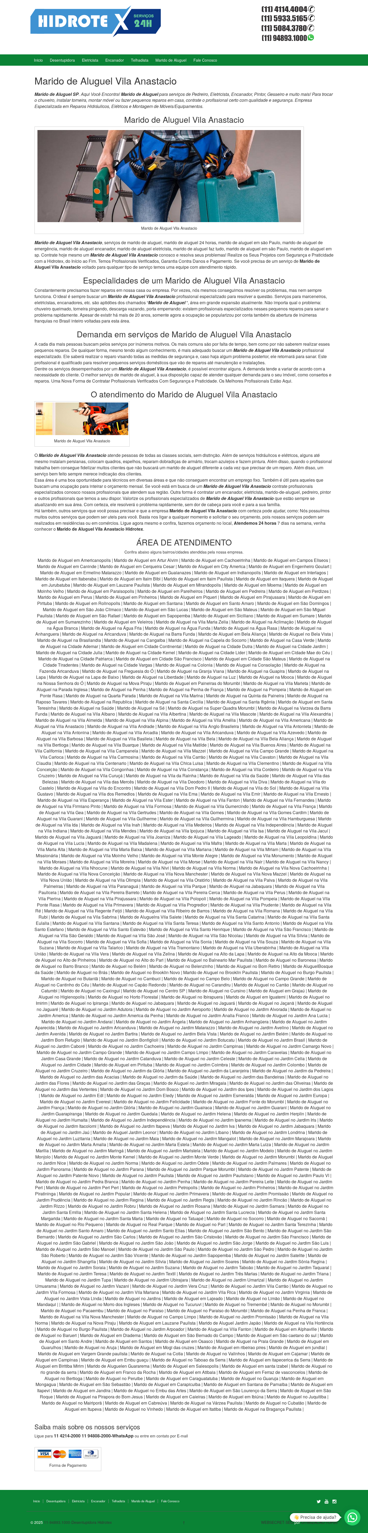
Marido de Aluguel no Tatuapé (174, 1218)
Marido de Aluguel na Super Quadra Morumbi (211, 708)
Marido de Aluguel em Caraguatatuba (182, 1378)
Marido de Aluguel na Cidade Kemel (141, 652)
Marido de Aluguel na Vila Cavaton (242, 757)
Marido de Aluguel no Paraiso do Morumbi (207, 1310)
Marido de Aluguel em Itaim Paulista (199, 579)
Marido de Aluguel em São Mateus (224, 609)
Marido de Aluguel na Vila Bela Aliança (256, 739)
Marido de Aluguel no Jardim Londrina (268, 1132)
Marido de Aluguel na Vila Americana (274, 720)
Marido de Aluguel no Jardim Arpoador (147, 1329)
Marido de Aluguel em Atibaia (187, 1372)
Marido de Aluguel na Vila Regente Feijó (83, 911)
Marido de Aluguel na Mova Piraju (119, 683)
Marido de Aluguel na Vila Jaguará (68, 837)
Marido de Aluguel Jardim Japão (230, 1323)
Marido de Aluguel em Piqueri (188, 597)
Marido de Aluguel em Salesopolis (185, 1366)
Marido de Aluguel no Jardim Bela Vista (179, 1034)
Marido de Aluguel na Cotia (157, 1353)
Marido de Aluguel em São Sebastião (95, 1384)
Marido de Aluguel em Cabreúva (136, 1403)
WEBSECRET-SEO (277, 1522)
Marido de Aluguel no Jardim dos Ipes (218, 1089)
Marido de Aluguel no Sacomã (296, 1218)
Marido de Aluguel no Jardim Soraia (71, 1267)
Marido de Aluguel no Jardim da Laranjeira (208, 1071)
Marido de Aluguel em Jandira (81, 1390)
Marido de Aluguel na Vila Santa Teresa (161, 923)
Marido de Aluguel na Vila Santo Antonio (241, 923)
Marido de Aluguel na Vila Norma (204, 868)
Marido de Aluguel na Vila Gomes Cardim (267, 812)
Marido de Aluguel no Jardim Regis (180, 1200)
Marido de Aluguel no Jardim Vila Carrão (250, 1286)
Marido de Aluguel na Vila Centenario (90, 763)
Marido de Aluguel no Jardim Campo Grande (79, 1052)
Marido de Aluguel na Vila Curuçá (91, 775)
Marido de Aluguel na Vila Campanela (101, 751)
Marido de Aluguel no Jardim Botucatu (198, 1040)
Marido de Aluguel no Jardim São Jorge (214, 1243)
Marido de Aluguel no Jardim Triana (295, 1273)
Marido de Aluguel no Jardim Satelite (269, 1255)
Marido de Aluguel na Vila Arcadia (125, 732)
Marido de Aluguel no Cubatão (275, 1403)
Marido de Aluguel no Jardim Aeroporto (173, 1009)
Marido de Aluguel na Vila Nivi (140, 868)
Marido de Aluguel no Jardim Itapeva (135, 1126)
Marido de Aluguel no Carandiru (200, 985)
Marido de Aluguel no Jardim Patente (273, 1169)
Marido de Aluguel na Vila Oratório (177, 880)
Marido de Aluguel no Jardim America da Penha (117, 1015)
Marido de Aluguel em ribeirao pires (231, 1347)
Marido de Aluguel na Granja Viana (190, 671)
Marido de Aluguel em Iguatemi (256, 997)
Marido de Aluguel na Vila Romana (246, 911)
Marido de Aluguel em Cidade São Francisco (159, 659)
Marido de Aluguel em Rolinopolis (87, 603)
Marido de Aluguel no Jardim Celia (271, 1058)
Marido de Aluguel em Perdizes (299, 591)
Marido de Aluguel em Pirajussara (252, 597)
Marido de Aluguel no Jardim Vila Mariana (119, 1292)
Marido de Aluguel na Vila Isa (235, 831)
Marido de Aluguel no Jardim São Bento (226, 1230)
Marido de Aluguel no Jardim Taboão (218, 1267)
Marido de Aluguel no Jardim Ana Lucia (290, 1015)
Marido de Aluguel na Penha (118, 689)
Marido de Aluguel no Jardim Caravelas (249, 1052)
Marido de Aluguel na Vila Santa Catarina (224, 917)
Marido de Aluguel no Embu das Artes (150, 1390)
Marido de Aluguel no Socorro (235, 1218)
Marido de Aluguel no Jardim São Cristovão (180, 1237)
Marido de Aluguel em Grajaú (277, 991)
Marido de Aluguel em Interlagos (295, 572)
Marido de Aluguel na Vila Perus (254, 892)
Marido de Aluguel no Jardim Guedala (121, 1114)
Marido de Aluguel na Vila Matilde (174, 745)
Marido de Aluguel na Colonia (184, 665)
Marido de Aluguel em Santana (153, 603)
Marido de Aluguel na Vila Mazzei (173, 751)
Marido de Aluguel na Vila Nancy (297, 862)
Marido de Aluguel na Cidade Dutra (219, 646)
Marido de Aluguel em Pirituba (123, 1065)
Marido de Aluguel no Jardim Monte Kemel (94, 1157)
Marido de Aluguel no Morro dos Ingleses (100, 1304)
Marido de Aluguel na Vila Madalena (122, 843)
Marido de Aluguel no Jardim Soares (204, 1261)
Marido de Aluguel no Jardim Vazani (94, 1286)
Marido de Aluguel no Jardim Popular (94, 1194)
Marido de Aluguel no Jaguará (206, 1003)
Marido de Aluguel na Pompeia (256, 689)
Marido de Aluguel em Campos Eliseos (291, 560)
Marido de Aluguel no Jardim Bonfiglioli (120, 1040)
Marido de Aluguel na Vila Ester (142, 800)
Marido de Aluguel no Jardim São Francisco (267, 1237)
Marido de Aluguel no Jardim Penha (155, 1181)
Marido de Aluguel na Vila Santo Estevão (106, 929)
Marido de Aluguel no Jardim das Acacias (79, 1077)
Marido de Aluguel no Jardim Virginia (274, 1292)
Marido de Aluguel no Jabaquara (143, 1003)
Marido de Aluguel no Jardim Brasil (271, 1040)
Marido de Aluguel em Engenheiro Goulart (289, 566)
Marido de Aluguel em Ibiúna (236, 1397)
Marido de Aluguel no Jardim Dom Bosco (139, 1089)
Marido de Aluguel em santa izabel (255, 1366)
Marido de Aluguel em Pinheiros (126, 597)
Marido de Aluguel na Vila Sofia (116, 942)
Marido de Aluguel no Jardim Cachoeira (126, 1046)
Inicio (38, 60)
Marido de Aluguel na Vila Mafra (192, 843)
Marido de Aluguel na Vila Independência (254, 825)
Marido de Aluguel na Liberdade (153, 677)
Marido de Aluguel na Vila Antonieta (276, 726)
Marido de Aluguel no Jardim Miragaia (190, 1083)
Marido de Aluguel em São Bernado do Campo (188, 1335)
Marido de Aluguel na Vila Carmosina (102, 757)
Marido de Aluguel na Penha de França (187, 689)
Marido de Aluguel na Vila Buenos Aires (248, 745)
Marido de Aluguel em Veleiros (123, 622)
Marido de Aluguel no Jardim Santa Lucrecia (212, 1212)
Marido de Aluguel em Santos (123, 1341)
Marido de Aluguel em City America (212, 566)
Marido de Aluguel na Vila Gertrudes (121, 812)
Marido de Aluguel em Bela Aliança (232, 634)
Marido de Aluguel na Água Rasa (246, 628)
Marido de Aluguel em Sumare (285, 615)
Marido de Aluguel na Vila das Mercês (97, 782)
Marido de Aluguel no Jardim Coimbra (191, 1065)
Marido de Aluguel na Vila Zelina (143, 954)
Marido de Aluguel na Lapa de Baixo (84, 677)
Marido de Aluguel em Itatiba (193, 1409)
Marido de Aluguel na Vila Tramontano (163, 947)
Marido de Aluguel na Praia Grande (250, 1341)
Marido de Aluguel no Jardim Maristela (163, 1150)
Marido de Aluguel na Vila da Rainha (161, 775)
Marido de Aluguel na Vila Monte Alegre (179, 855)
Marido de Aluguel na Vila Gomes (191, 812)
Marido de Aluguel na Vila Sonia (181, 942)
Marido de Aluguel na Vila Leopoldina (280, 837)
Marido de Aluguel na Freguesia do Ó (118, 671)
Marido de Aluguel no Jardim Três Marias (218, 1273)
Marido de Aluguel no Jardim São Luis (292, 1243)
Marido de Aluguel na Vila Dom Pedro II (172, 788)
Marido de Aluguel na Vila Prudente (244, 905)
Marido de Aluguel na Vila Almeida (69, 720)
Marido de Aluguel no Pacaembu (72, 1310)
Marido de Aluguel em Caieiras (175, 1397)
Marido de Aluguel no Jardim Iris (285, 1120)
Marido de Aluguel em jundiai (297, 1347)
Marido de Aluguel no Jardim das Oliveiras (270, 1083)
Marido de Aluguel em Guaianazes (158, 572)
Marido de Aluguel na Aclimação (262, 622)
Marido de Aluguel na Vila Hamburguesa (276, 819)
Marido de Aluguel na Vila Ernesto (296, 794)
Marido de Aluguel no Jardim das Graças (111, 1083)
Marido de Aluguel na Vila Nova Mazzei (249, 874)
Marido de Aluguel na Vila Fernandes (278, 800)
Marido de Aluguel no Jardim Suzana (144, 1267)
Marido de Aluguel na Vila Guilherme (121, 819)
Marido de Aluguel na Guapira (256, 671)
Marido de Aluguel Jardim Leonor (124, 1132)
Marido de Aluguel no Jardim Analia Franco (207, 1015)
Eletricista (90, 60)
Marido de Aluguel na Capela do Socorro (208, 640)
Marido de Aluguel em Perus (65, 597)
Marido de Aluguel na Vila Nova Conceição (78, 874)
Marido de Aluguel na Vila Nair (233, 862)
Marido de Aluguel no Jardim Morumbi (258, 1157)
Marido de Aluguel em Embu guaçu (114, 1360)
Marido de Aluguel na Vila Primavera (98, 905)
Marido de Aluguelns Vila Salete (151, 917)
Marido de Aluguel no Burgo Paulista (296, 972)
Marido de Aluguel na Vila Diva (237, 782)
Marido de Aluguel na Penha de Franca (288, 1310)
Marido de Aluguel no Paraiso (135, 1310)
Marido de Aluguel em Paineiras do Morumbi (198, 683)
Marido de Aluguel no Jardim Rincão (252, 1200)
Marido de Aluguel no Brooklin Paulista (220, 972)
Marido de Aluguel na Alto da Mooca (282, 954)
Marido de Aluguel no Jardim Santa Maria (103, 1218)
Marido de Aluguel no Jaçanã (266, 1003)
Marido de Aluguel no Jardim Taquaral (292, 1267)
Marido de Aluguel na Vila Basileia (119, 739)
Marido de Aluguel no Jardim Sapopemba (191, 1255)
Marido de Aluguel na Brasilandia (69, 640)
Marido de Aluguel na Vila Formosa (137, 806)
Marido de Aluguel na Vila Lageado (207, 837)
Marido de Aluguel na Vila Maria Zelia (192, 622)
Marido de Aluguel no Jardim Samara (248, 1206)
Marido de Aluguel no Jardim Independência (133, 1120)
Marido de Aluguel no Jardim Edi (72, 1095)
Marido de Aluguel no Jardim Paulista (138, 1175)
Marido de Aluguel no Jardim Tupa (78, 1280)
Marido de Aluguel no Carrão (261, 985)
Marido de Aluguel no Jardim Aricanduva (97, 1027)
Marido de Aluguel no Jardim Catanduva (122, 1058)
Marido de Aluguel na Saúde (86, 708)
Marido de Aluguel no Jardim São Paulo (156, 1249)
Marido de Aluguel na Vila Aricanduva (197, 732)
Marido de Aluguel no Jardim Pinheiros (238, 1187)
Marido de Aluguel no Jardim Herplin (269, 1114)
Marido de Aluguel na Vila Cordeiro (245, 769)
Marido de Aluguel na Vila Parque (173, 886)
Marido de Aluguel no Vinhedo (134, 1409)
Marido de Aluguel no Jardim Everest (75, 1101)
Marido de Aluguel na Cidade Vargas (117, 665)
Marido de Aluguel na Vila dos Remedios (95, 794)
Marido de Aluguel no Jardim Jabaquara (276, 1126)
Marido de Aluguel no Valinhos (215, 1353)
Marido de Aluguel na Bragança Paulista (262, 1409)
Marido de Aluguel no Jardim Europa (292, 1095)
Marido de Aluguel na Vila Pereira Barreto (100, 892)
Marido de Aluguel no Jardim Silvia (132, 1261)
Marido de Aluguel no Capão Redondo (129, 985)
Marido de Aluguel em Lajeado (193, 1298)
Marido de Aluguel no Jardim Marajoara (277, 1138)
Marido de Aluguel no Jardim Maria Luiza (232, 1144)
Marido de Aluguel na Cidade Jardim (291, 646)
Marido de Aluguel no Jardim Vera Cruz (169, 1286)
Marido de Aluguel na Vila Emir (230, 794)
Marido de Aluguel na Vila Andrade (120, 726)
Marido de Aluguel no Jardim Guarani (251, 1107)
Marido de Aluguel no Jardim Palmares (249, 1163)
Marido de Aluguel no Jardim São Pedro (236, 1249)
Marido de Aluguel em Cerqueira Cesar (138, 566)
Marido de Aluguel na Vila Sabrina (84, 917)
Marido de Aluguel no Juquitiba (296, 1397)
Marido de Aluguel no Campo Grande (268, 978)
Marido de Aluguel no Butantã (69, 978)
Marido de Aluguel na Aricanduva (94, 634)
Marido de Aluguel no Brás (82, 972)
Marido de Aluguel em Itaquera (265, 579)
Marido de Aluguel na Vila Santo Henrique (189, 929)
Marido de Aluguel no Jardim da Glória (127, 1071)
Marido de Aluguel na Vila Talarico (90, 947)
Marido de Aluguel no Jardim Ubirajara (151, 1280)
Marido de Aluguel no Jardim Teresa (71, 1273)
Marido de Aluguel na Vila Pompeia (243, 898)
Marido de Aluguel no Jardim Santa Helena (125, 1212)
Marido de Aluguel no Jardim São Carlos (97, 1237)
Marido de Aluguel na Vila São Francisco (272, 929)
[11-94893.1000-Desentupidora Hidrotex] (95, 20)
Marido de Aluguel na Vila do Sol (244, 788)
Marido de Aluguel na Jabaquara (240, 886)
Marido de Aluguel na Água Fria (111, 628)
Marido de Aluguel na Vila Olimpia (108, 880)
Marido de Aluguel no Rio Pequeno (69, 1224)
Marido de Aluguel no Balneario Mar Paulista (209, 960)
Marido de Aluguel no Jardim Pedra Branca (77, 1181)
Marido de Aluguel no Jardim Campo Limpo (166, 1052)
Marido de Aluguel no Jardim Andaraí (77, 1021)
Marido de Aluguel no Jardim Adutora (97, 1009)
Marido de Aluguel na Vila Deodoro (170, 782)
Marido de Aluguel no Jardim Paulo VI (293, 1175)
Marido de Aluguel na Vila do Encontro (94, 788)
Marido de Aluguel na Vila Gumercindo (212, 806)
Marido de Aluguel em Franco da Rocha (118, 1372)
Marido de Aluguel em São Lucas (156, 609)
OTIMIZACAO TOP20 (319, 1522)
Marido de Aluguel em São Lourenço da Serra (233, 1390)
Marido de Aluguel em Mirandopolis (187, 585)
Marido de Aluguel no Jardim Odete (175, 1163)
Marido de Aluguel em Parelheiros (170, 591)
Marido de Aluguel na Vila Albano (83, 714)
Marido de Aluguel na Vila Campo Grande (249, 751)
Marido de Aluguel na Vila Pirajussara (100, 898)
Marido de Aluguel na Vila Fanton (208, 800)
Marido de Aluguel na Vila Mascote (222, 714)
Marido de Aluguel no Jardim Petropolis (159, 1187)
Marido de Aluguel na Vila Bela (185, 739)
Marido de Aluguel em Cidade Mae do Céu (289, 652)
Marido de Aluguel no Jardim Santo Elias (146, 1230)
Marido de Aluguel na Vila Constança (172, 769)
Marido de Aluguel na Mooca (266, 677)
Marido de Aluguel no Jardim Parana (109, 1169)
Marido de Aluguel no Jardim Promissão (250, 1194)
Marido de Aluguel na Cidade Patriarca (75, 659)
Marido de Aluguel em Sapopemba (157, 615)
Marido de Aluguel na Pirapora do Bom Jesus (99, 1397)
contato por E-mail (172, 1435)
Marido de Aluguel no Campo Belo (197, 978)
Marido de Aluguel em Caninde (66, 566)
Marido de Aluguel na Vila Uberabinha (239, 947)
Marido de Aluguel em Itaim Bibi (131, 579)
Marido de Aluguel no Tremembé (236, 1304)
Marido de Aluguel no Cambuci (131, 978)
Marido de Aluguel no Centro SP (154, 991)
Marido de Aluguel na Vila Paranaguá (102, 886)
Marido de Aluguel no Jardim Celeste (199, 1058)
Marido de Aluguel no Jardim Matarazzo (177, 1027)
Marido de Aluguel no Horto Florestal (123, 997)
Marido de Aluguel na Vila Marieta (275, 683)
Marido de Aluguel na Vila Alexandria (295, 714)
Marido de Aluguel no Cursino (216, 991)
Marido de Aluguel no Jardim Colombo (268, 1065)
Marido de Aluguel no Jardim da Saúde (160, 1077)
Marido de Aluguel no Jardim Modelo (239, 1150)
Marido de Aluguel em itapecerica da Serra (269, 1360)
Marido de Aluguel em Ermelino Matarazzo (81, 572)
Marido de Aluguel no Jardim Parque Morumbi (191, 1169)
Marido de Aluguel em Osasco (184, 1341)
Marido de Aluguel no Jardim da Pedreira (291, 1071)
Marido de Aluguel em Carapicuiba (167, 1384)
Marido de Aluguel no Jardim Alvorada (250, 1009)
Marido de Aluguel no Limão (253, 1298)
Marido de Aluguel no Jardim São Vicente (108, 1255)
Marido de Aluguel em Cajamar (278, 1353)
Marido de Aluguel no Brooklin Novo (145, 972)
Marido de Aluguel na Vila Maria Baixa (105, 849)
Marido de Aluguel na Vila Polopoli (173, 898)
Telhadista (139, 60)
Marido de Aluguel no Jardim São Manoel (75, 1249)
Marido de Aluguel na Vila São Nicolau (205, 935)
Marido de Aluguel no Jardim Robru (102, 1206)
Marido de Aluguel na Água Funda (177, 628)
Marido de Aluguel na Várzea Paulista (206, 1403)
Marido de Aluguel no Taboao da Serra (188, 1360)
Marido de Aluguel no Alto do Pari (131, 960)
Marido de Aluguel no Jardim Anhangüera (229, 1021)
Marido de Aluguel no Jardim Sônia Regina (283, 1261)
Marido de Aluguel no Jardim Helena (196, 1114)
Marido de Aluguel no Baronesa (286, 960)
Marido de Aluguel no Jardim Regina (109, 1200)
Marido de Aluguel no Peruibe (114, 1378)
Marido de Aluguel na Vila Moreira (102, 862)
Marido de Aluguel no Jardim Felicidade (152, 1101)
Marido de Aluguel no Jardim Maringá (88, 1150)
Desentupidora (62, 60)
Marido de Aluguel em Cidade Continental (142, 646)
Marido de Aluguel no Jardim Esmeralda (215, 1095)
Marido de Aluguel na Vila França (284, 806)
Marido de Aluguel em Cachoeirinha (215, 560)
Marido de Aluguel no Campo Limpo (161, 1317)
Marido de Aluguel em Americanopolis (75, 560)
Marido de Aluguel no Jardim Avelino (253, 1027)
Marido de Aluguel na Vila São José (130, 935)
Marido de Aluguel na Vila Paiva (244, 880)
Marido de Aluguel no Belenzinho (181, 966)
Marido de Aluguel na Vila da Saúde (234, 775)
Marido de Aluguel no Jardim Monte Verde (178, 1157)
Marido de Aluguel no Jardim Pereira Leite (233, 1181)
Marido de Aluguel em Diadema (110, 1335)
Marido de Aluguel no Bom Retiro (248, 966)
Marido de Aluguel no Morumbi (299, 1304)
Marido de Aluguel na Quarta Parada (101, 695)
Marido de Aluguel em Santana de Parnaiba (245, 1384)
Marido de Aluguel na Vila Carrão (174, 757)
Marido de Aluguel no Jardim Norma (103, 1163)
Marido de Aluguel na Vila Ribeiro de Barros (167, 911)
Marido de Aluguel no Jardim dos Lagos (295, 1089)
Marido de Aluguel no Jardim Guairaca (175, 1107)
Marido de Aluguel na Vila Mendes (103, 831)
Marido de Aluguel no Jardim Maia (126, 1138)
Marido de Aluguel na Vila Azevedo (270, 732)
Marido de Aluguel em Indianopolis (227, 572)
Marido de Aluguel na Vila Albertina (152, 714)
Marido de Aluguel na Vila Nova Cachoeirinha (283, 868)
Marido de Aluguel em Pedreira (235, 591)
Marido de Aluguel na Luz (211, 677)
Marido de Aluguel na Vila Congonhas (97, 769)
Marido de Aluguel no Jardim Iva (204, 1126)
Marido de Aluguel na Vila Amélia (204, 720)
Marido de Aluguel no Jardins (133, 1298)
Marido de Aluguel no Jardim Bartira (103, 1034)
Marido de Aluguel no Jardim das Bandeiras (242, 1077)
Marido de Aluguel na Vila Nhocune (73, 868)
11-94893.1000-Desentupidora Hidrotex (78, 1522)
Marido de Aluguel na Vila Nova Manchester (165, 874)
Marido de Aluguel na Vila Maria (256, 843)
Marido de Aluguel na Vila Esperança (73, 800)
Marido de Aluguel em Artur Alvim (146, 560)
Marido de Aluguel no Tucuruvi (172, 1304)
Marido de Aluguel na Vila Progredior (171, 905)
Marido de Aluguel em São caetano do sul (277, 1335)
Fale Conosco (205, 60)
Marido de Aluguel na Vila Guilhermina (197, 819)
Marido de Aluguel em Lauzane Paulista (112, 585)
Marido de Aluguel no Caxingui (90, 991)
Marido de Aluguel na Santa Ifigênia (241, 702)
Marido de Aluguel (170, 60)
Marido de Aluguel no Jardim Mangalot (199, 1138)
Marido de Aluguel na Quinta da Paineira (245, 695)
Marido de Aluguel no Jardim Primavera (171, 1194)
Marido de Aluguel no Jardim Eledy (140, 1095)
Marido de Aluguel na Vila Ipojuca (172, 831)
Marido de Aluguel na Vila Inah (110, 825)
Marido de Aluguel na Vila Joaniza (137, 837)
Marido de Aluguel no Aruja (90, 1347)
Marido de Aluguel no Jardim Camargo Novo (288, 1046)
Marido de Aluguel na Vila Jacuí (297, 831)
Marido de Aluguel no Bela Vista (300, 634)
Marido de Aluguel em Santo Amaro (220, 603)
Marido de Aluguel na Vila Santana (86, 923)
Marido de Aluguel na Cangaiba (134, 640)
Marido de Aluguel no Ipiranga (79, 1003)
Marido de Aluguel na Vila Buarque (105, 745)
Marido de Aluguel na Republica (101, 702)
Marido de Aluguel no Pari (200, 1224)
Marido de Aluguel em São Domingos (293, 603)
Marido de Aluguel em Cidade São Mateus (245, 659)
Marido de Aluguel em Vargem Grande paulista (82, 1353)
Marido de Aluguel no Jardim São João (136, 1243)
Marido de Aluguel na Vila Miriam (246, 849)
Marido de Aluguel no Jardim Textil (143, 1273)
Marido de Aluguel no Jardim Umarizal (228, 1280)
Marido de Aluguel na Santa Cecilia (169, 702)
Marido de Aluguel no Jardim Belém (254, 1034)
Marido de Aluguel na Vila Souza (246, 942)
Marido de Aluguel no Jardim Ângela (151, 1021)
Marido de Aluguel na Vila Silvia (276, 935)
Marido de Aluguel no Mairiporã (72, 1403)
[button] (352, 1517)
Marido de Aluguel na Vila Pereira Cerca (181, 892)
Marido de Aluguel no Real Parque (139, 1224)
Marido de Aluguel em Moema (253, 585)
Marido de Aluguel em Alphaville (286, 1329)
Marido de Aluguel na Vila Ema (167, 794)
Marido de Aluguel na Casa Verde (282, 640)
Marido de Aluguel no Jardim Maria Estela (149, 1144)
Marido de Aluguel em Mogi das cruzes (157, 1347)
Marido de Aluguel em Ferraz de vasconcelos (262, 1372)
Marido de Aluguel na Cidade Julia (69, 652)
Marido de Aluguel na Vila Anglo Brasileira (198, 726)
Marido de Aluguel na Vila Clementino (242, 763)
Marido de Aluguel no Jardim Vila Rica (199, 1292)
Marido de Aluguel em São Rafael (88, 615)
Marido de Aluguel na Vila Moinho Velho (99, 855)
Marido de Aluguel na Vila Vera (79, 954)
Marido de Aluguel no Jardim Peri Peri (82, 1187)
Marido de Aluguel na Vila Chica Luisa (167, 763)
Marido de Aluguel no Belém (119, 966)
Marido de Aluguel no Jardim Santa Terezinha (272, 1224)
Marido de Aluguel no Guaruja (249, 1378)
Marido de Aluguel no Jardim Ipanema (215, 1120)
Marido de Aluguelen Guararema (118, 1366)
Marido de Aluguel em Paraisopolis (100, 591)
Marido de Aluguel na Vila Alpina (137, 720)
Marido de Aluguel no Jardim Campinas (205, 1046)
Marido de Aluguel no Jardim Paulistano (215, 1175)
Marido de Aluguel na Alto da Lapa (211, 954)
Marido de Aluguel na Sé (141, 708)
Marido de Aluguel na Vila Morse (169, 862)
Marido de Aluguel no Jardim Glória (101, 1107)
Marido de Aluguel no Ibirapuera (192, 997)
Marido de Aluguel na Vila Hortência (298, 1323)
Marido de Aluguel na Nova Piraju (83, 1323)
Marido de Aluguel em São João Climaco (82, 609)
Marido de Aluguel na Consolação (249, 665)
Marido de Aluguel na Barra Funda (162, 634)
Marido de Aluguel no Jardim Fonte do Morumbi (238, 1101)
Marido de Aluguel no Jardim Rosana (174, 1206)
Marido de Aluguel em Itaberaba (65, 579)
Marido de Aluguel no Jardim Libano (194, 1132)
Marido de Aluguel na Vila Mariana (178, 849)
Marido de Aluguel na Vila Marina (171, 695)
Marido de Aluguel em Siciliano (223, 615)
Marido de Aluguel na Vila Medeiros (177, 825)
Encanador (114, 60)
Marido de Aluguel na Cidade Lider (212, 652)
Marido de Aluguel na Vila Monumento (257, 855)
